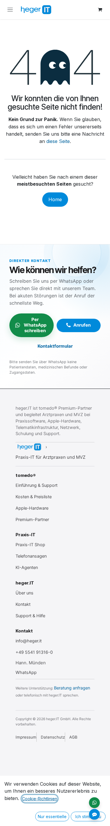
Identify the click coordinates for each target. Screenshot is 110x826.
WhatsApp (26, 672)
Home (55, 199)
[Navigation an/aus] (10, 10)
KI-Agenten (27, 567)
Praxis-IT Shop (30, 544)
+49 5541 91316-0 (34, 652)
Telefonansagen (31, 556)
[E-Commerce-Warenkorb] (100, 9)
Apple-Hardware (32, 508)
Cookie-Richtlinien (39, 798)
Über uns (24, 593)
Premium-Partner (32, 519)
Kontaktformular (55, 346)
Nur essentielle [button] (52, 816)
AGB (73, 737)
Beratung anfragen (72, 688)
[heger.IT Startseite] (29, 446)
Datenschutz (53, 737)
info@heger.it (29, 641)
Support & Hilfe (30, 615)
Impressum (26, 737)
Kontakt (23, 604)
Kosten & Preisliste (34, 496)
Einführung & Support (36, 485)
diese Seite (58, 141)
